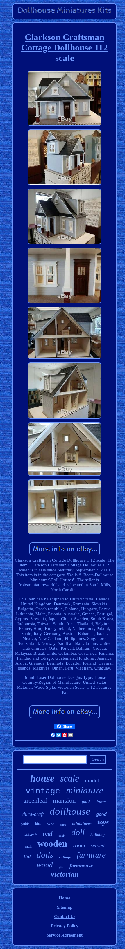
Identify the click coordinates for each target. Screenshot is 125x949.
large (101, 801)
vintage (43, 791)
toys (103, 822)
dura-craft (33, 814)
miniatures (82, 823)
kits (38, 824)
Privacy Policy (64, 925)
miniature (84, 790)
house (42, 778)
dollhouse (70, 811)
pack (86, 801)
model (92, 780)
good (101, 814)
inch (28, 846)
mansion (64, 800)
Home (64, 898)
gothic (25, 824)
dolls (45, 854)
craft (61, 835)
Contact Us (64, 916)
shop (63, 824)
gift (61, 867)
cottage (65, 857)
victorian (64, 874)
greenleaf (35, 800)
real (48, 833)
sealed (98, 845)
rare (50, 823)
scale (69, 778)
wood (45, 865)
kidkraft (30, 835)
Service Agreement (65, 935)
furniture (91, 855)
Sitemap (64, 907)
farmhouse (81, 866)
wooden (52, 843)
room (79, 845)
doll (78, 832)
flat (27, 856)
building (97, 835)
